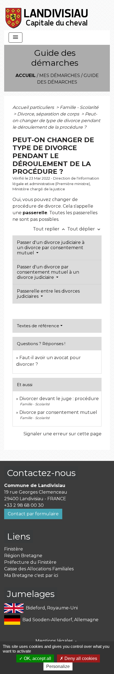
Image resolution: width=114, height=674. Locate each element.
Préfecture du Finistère (30, 562)
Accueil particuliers (33, 107)
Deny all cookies (80, 658)
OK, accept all (37, 658)
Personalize (58, 666)
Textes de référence (38, 325)
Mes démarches (59, 75)
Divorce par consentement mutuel (58, 412)
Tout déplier (84, 229)
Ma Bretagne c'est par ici (31, 575)
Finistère (13, 549)
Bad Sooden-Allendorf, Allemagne (60, 619)
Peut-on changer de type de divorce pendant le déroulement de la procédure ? (56, 120)
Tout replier (49, 229)
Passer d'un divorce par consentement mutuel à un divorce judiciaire (48, 272)
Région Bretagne (23, 555)
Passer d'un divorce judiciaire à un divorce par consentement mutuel (50, 247)
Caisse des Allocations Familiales (39, 568)
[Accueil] (46, 15)
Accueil (25, 75)
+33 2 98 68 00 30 (24, 505)
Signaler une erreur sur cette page (63, 433)
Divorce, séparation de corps (48, 114)
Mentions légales (54, 640)
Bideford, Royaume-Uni (52, 607)
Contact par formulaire (33, 513)
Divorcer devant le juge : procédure (59, 398)
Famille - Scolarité (79, 107)
